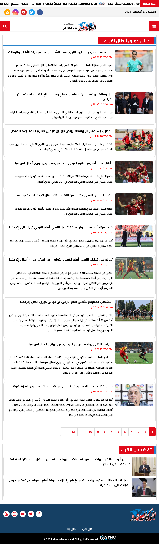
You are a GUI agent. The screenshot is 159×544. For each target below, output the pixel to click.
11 (81, 432)
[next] (64, 431)
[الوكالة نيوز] (143, 515)
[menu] (154, 26)
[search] (5, 26)
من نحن (87, 529)
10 (90, 432)
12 (73, 432)
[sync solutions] (107, 539)
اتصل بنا (72, 529)
